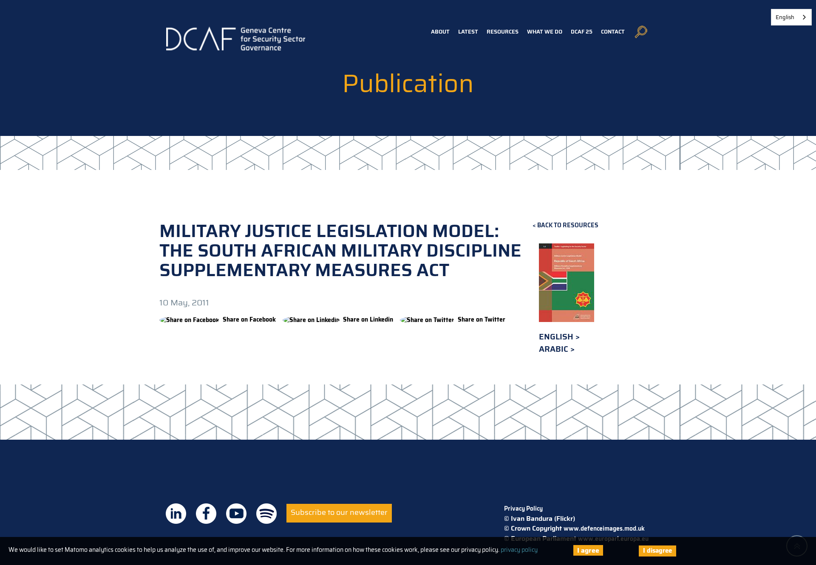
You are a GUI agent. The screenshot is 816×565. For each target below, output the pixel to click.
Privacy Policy (523, 508)
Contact (613, 31)
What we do (544, 31)
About (440, 31)
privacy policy (519, 549)
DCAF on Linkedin (176, 513)
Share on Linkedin (368, 319)
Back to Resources (567, 225)
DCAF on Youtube (236, 513)
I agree (588, 550)
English (557, 337)
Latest (468, 31)
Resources (502, 31)
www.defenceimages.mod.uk (604, 528)
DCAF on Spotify (266, 513)
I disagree (657, 550)
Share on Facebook (249, 319)
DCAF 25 (581, 31)
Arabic (554, 349)
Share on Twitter (481, 319)
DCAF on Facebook (206, 513)
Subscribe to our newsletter (339, 512)
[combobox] (791, 17)
